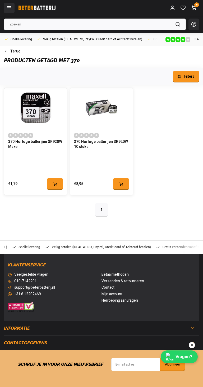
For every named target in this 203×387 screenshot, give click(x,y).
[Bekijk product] (55, 184)
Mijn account (112, 294)
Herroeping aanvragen (120, 300)
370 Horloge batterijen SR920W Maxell (35, 144)
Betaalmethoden (115, 274)
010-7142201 (25, 281)
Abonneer (172, 364)
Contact (108, 287)
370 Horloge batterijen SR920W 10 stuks (101, 144)
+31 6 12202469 (27, 294)
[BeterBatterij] (37, 8)
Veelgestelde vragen (31, 274)
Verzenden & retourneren (123, 281)
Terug (15, 51)
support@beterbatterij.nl (34, 287)
